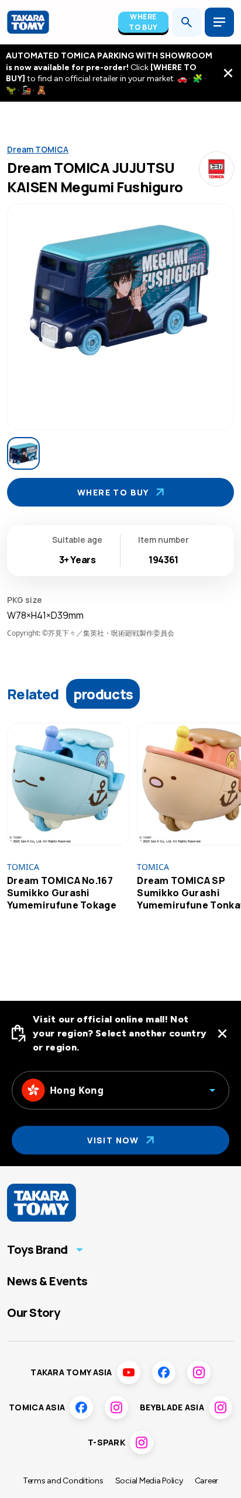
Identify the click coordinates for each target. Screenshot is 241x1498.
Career (206, 1481)
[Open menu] (219, 22)
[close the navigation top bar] (228, 73)
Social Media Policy (149, 1481)
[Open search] (186, 22)
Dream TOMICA (37, 149)
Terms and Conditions (63, 1481)
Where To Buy (143, 22)
